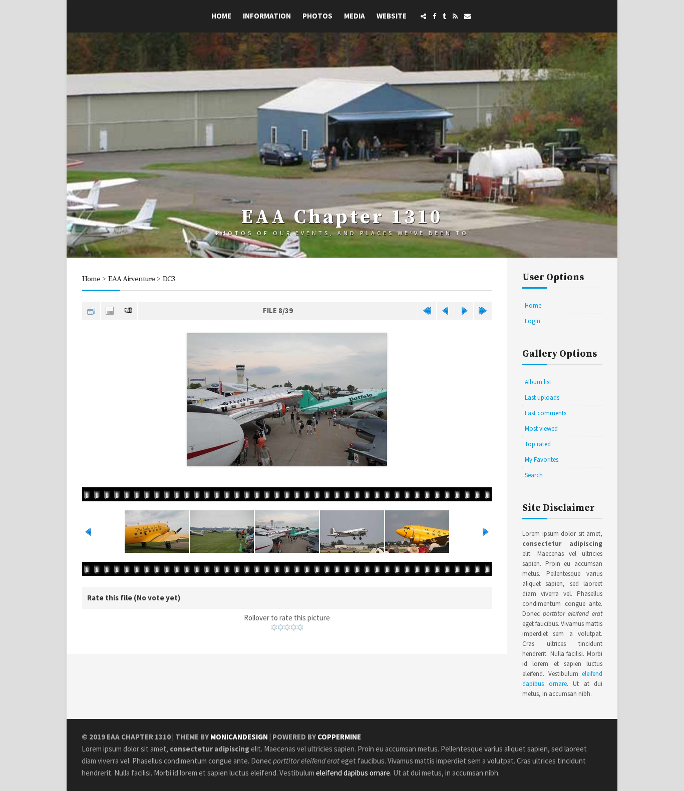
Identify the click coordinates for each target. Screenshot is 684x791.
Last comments (545, 413)
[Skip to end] (483, 311)
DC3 (169, 279)
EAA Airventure (131, 279)
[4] (293, 627)
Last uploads (542, 397)
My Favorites (541, 459)
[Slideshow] (128, 311)
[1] (274, 627)
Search (534, 475)
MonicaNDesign (239, 736)
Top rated (538, 444)
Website (392, 16)
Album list (538, 382)
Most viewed (541, 428)
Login (532, 321)
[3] (287, 627)
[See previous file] (446, 311)
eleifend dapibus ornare (353, 772)
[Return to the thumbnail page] (91, 311)
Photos (317, 16)
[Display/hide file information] (110, 311)
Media (354, 16)
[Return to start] (427, 311)
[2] (280, 627)
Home (221, 16)
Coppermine (339, 736)
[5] (300, 627)
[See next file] (464, 311)
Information (267, 16)
